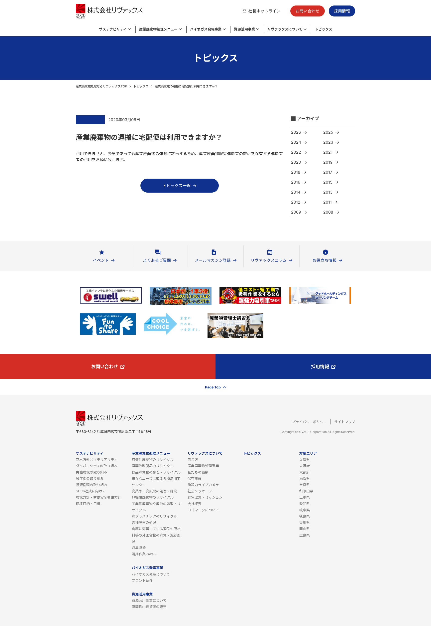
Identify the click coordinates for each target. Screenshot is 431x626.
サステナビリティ (90, 453)
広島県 (304, 535)
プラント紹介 (142, 580)
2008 (328, 212)
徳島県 (304, 516)
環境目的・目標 (88, 504)
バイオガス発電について (151, 574)
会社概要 (195, 504)
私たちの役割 (198, 472)
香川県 (304, 522)
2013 (327, 192)
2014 (295, 192)
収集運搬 (139, 548)
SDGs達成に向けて (91, 491)
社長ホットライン (264, 10)
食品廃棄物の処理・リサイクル (156, 472)
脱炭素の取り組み (90, 478)
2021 (327, 152)
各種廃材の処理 (144, 522)
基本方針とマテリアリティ (96, 459)
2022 (296, 152)
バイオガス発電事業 (147, 568)
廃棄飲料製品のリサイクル (153, 466)
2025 (328, 132)
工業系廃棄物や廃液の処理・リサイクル (156, 507)
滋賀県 (304, 478)
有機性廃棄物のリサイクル (153, 459)
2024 (296, 142)
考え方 (193, 459)
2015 (327, 182)
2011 (327, 202)
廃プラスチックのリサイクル (154, 516)
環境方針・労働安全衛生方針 (98, 497)
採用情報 (342, 10)
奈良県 (304, 485)
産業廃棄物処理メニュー (151, 453)
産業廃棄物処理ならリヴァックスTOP (101, 86)
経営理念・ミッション (205, 497)
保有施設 (195, 478)
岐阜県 (304, 510)
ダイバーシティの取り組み (96, 466)
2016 (295, 182)
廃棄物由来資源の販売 (149, 607)
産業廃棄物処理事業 (203, 466)
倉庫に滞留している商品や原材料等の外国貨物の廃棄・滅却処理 (156, 535)
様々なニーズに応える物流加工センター (156, 481)
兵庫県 (304, 459)
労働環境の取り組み (91, 472)
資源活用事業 (142, 594)
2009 (296, 212)
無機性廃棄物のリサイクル (153, 497)
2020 (296, 162)
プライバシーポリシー (309, 422)
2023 (328, 142)
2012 (295, 202)
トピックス (140, 86)
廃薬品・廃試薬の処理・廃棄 (154, 491)
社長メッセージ (200, 491)
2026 (296, 132)
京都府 (304, 472)
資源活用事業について (149, 600)
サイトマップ (344, 422)
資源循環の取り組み (91, 485)
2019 (327, 162)
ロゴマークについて (203, 510)
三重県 (304, 497)
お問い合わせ (308, 10)
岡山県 (304, 529)
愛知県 (304, 504)
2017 (327, 172)
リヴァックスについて (205, 453)
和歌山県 (306, 491)
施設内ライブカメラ (203, 485)
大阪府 (304, 466)
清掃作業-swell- (144, 554)
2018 (295, 172)
